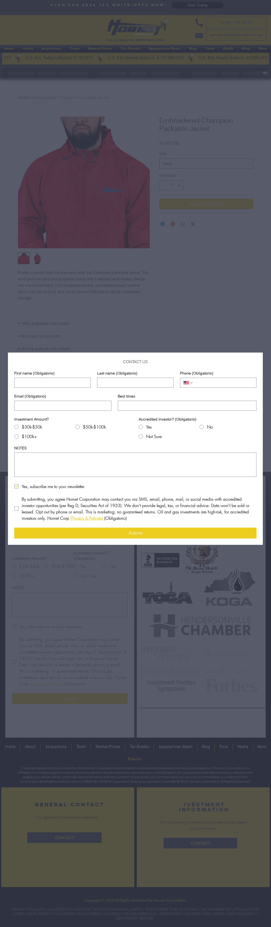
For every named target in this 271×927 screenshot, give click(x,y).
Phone (196, 373)
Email (30, 396)
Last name (117, 373)
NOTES (20, 448)
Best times (126, 396)
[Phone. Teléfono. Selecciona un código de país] (188, 383)
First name (34, 373)
